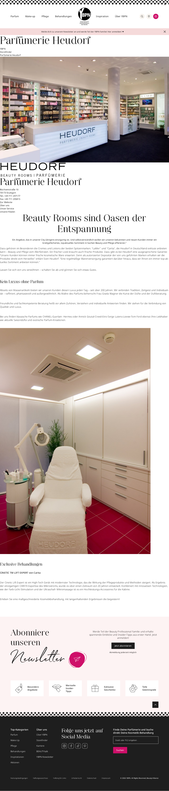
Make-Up (15, 740)
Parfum (15, 16)
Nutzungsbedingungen (19, 778)
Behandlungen (63, 16)
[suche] (142, 16)
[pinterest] (85, 746)
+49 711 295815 (12, 199)
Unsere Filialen (7, 211)
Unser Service (7, 208)
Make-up (30, 16)
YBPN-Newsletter (44, 756)
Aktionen (15, 762)
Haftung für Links (59, 778)
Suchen (120, 750)
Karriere (40, 745)
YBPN (3, 48)
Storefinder (6, 51)
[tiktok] (78, 746)
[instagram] (64, 746)
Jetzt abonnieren (123, 645)
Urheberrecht (76, 778)
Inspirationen (17, 756)
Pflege (45, 16)
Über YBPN (121, 16)
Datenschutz (91, 778)
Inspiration (102, 16)
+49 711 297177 (12, 195)
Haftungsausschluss (40, 778)
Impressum (106, 778)
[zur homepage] (84, 16)
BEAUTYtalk (42, 751)
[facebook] (71, 746)
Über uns (5, 205)
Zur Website (6, 202)
